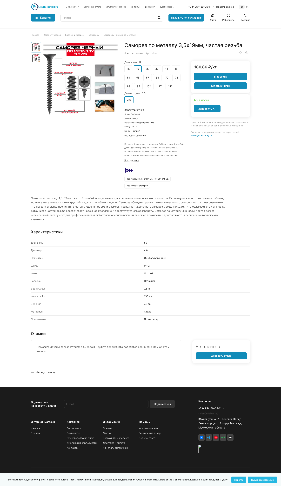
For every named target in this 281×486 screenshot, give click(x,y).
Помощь (144, 421)
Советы (107, 428)
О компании (74, 428)
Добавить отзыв (221, 355)
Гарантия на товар (150, 433)
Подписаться (162, 404)
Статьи (107, 433)
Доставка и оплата (114, 442)
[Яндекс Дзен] (230, 437)
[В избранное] (240, 52)
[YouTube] (216, 437)
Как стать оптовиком (115, 447)
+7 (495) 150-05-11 (199, 6)
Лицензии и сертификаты (82, 442)
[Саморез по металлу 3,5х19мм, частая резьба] (80, 80)
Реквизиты (73, 433)
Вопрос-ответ (147, 438)
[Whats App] (223, 437)
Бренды (35, 433)
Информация (111, 421)
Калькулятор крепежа (116, 438)
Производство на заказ (80, 438)
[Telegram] (209, 437)
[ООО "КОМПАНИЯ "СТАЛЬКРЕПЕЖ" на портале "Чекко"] (210, 452)
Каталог (35, 428)
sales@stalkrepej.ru (201, 135)
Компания (73, 421)
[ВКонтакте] (201, 437)
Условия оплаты (148, 428)
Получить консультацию (186, 17)
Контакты (72, 447)
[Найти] (159, 18)
